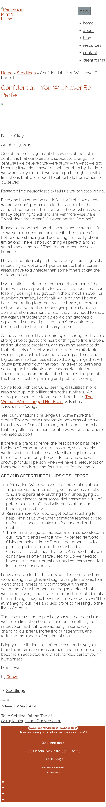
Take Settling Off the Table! (26, 716)
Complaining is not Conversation (31, 720)
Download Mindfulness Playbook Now (53, 727)
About (88, 30)
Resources (92, 45)
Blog (87, 37)
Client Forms (94, 60)
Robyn (12, 676)
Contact (90, 52)
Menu (84, 11)
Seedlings (26, 72)
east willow (60, 767)
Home (88, 23)
